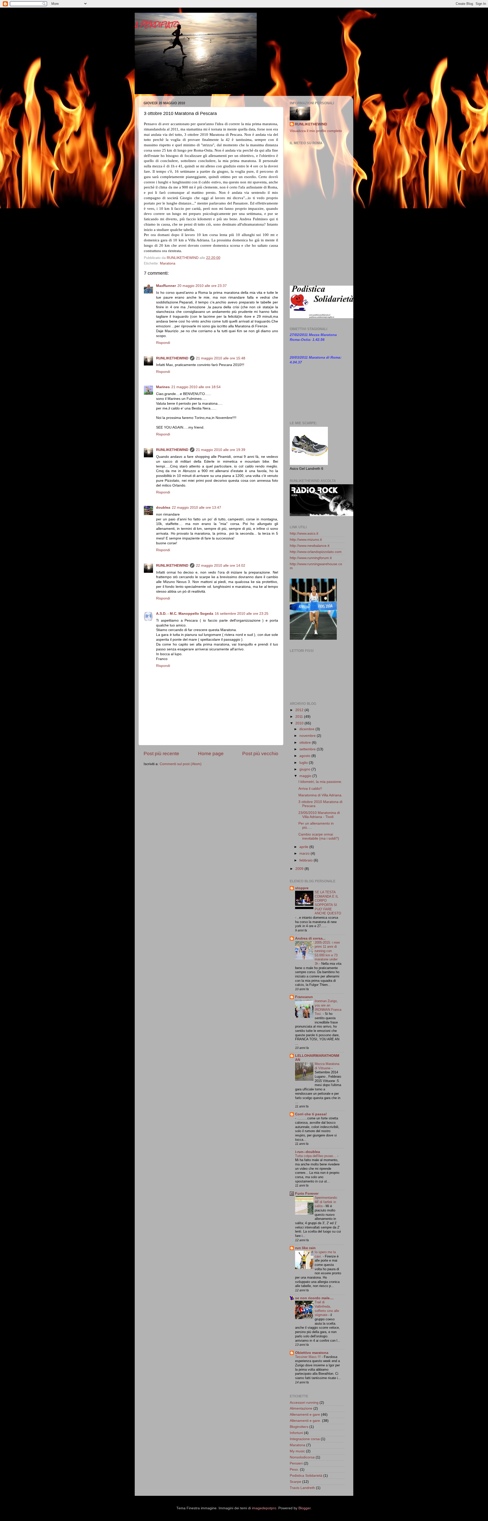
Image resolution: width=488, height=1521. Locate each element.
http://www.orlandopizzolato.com (316, 552)
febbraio (306, 860)
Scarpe (295, 1482)
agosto (305, 756)
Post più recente (161, 753)
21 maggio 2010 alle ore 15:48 (220, 358)
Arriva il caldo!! (310, 789)
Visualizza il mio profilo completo (316, 131)
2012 (299, 710)
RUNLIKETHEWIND (172, 358)
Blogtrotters (299, 1427)
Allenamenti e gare (305, 1414)
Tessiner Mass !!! (308, 1357)
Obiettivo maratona (311, 1353)
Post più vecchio (260, 753)
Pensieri (296, 1463)
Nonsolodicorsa (302, 1457)
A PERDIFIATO (157, 24)
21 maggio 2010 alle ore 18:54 (196, 387)
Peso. (294, 1469)
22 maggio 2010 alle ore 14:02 (220, 565)
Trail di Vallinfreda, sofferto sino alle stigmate (327, 1308)
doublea (163, 507)
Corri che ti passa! (311, 1114)
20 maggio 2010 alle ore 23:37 (202, 286)
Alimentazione (301, 1408)
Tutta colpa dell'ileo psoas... (316, 1156)
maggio (305, 776)
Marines (163, 387)
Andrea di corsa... (310, 938)
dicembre (307, 729)
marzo (305, 853)
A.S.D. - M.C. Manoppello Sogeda (184, 614)
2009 (299, 869)
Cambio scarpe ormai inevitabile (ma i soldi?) (318, 836)
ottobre (305, 742)
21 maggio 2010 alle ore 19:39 (220, 450)
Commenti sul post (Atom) (181, 764)
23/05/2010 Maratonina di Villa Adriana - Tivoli (319, 815)
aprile (304, 847)
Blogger (304, 1508)
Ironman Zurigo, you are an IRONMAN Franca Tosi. (328, 1007)
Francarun (304, 997)
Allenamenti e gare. (305, 1421)
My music (297, 1451)
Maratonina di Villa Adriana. (320, 795)
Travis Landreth (302, 1488)
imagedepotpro (264, 1508)
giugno (305, 769)
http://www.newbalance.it (309, 546)
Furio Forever (306, 1193)
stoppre (302, 888)
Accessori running (304, 1403)
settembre (308, 749)
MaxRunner (166, 286)
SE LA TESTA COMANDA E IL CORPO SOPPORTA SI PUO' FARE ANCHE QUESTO (328, 902)
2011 (299, 717)
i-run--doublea (307, 1152)
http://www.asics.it (304, 533)
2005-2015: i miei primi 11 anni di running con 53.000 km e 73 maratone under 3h (327, 953)
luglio (304, 763)
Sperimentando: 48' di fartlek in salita (326, 1202)
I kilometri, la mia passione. (320, 782)
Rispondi (163, 343)
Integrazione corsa (305, 1439)
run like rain (305, 1248)
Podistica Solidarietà (306, 1476)
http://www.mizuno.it (306, 540)
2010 (299, 723)
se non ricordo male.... (314, 1298)
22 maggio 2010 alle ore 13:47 (196, 507)
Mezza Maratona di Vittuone (327, 1066)
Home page (211, 753)
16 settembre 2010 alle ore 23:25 (241, 614)
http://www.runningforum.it (311, 558)
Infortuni (296, 1433)
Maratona (167, 263)
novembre (308, 736)
